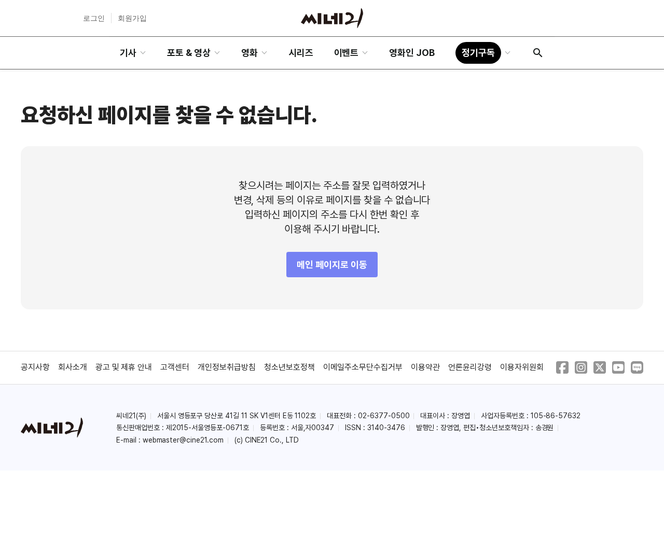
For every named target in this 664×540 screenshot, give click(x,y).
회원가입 (132, 18)
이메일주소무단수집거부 (363, 367)
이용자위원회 (522, 367)
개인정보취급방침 (227, 367)
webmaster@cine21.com (183, 440)
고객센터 (174, 367)
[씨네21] (332, 18)
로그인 (94, 18)
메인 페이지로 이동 (332, 264)
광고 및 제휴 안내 (124, 367)
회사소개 (72, 367)
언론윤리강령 (470, 367)
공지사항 (35, 367)
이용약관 (425, 367)
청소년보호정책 (289, 367)
